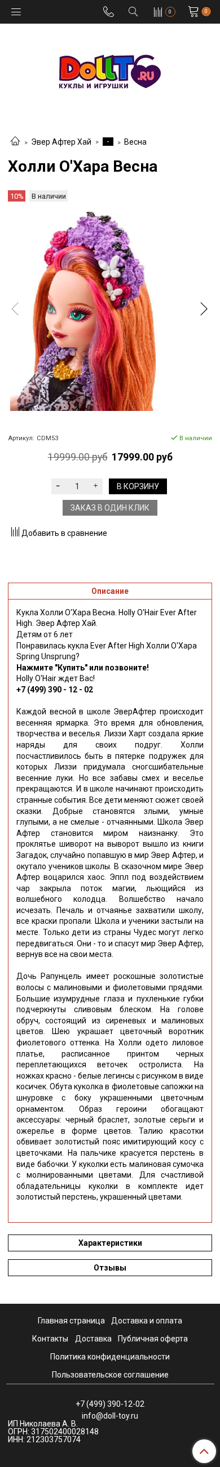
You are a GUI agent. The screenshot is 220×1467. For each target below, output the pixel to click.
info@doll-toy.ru (110, 1415)
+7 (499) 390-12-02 (110, 1403)
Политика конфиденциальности (110, 1356)
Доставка (93, 1338)
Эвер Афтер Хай (61, 141)
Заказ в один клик (110, 507)
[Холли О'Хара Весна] (110, 311)
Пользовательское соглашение (110, 1374)
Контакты (50, 1338)
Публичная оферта (153, 1338)
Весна (135, 141)
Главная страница (71, 1320)
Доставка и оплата (146, 1320)
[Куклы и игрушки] (110, 70)
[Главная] (15, 141)
